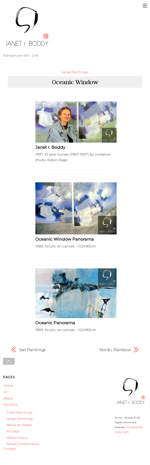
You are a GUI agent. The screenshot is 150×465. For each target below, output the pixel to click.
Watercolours (17, 438)
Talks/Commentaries (22, 444)
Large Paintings (75, 72)
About (8, 398)
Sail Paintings (32, 349)
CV (5, 392)
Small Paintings (19, 412)
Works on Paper (19, 425)
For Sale (12, 431)
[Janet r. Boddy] (27, 50)
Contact (9, 449)
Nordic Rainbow (115, 349)
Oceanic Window (75, 82)
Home (8, 385)
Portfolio (10, 404)
